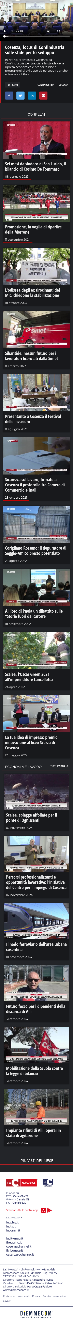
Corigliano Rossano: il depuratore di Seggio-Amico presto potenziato (35, 550)
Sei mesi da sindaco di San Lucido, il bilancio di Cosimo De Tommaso (35, 166)
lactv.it (11, 1226)
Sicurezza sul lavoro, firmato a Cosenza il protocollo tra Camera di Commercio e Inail (35, 484)
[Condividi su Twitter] (19, 97)
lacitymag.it (14, 1238)
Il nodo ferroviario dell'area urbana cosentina (36, 946)
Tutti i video (57, 766)
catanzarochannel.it (20, 1254)
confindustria (46, 85)
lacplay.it (12, 1222)
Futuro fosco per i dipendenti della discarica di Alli (35, 1008)
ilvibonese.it (14, 1250)
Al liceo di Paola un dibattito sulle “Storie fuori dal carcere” (34, 613)
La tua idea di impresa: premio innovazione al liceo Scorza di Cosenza (31, 742)
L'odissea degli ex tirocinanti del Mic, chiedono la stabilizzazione (32, 292)
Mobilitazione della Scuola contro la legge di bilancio (34, 1070)
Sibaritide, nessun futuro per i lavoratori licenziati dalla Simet (31, 355)
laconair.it (13, 1230)
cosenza (63, 85)
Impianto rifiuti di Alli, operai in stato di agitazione (33, 1132)
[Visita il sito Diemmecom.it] (36, 1319)
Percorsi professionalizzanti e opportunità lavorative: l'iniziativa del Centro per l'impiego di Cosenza (36, 882)
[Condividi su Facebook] (8, 97)
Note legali (23, 1296)
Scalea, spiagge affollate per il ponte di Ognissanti (31, 817)
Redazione (9, 1296)
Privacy (36, 1296)
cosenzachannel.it (18, 1246)
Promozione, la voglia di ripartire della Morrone (33, 229)
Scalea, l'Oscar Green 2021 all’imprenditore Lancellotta (29, 676)
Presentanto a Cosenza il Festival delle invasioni (33, 418)
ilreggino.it (14, 1242)
